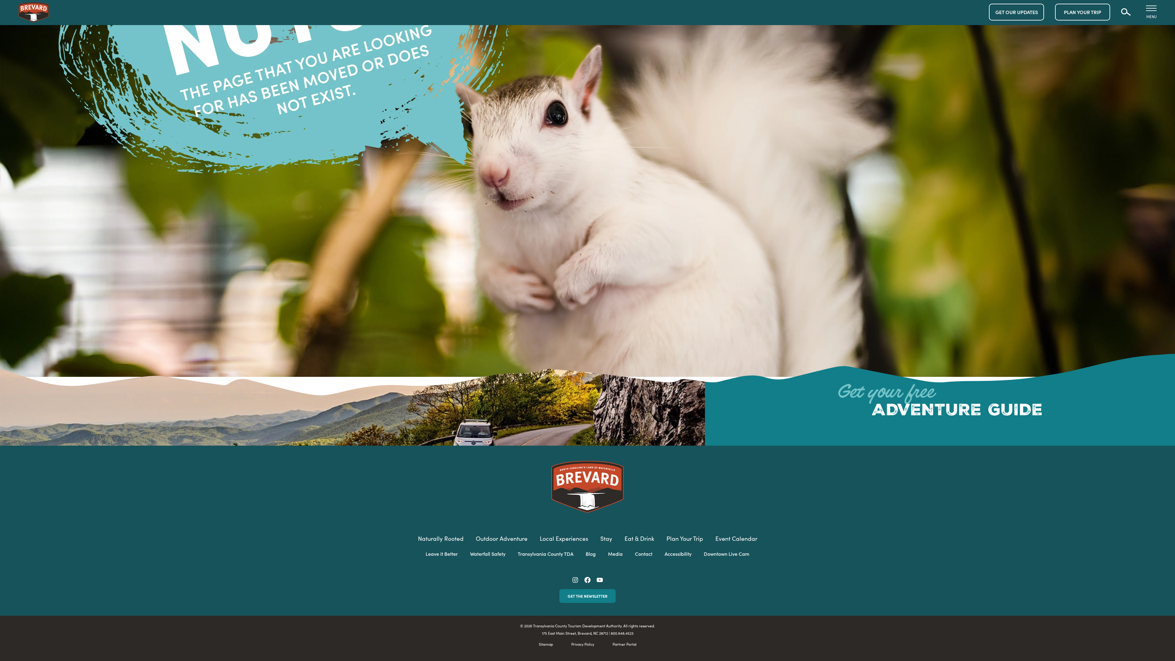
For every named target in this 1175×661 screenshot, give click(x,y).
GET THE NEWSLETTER (587, 596)
